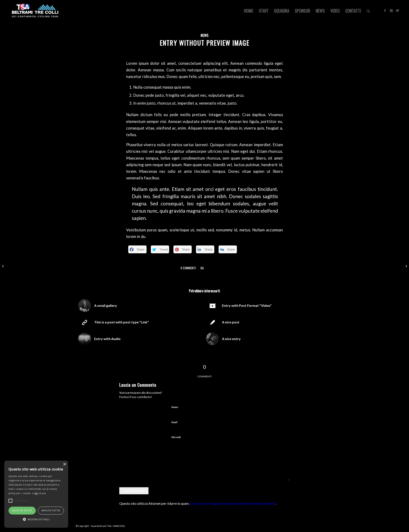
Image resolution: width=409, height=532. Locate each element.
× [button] (64, 464)
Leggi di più (39, 493)
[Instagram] (391, 10)
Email (175, 422)
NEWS (204, 35)
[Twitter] (398, 10)
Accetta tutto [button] (22, 510)
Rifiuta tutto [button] (51, 510)
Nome (175, 407)
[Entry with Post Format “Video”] (3, 266)
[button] (36, 519)
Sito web (176, 437)
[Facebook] (385, 10)
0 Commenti (188, 267)
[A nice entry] (405, 266)
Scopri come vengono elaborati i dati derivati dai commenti (233, 503)
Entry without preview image (204, 43)
